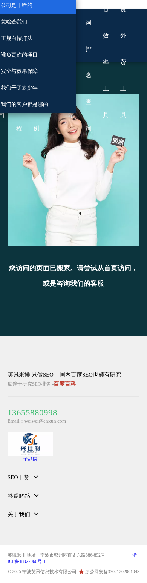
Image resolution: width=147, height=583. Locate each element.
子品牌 (30, 459)
